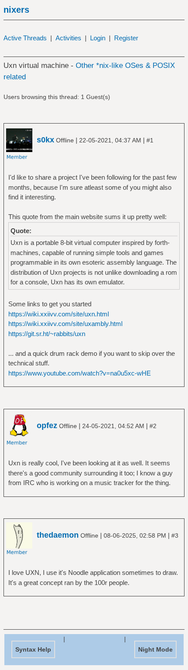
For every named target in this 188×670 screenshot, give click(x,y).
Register (126, 38)
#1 (149, 140)
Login (97, 38)
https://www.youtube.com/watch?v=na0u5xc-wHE (79, 373)
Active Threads (25, 38)
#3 (174, 535)
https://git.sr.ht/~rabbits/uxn (46, 333)
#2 (153, 425)
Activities (68, 38)
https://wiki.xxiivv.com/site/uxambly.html (65, 323)
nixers (16, 9)
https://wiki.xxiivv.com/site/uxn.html (58, 314)
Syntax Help (33, 649)
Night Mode (155, 649)
